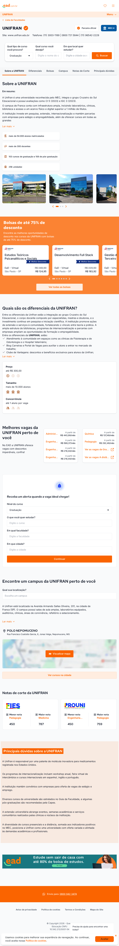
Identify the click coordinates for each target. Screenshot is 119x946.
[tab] (14, 71)
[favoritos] (105, 5)
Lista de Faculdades (15, 20)
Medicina (44, 717)
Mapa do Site (96, 909)
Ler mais (7, 126)
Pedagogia (15, 717)
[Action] (59, 862)
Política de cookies (50, 909)
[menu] (113, 5)
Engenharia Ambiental (74, 718)
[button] (53, 206)
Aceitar (104, 938)
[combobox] (48, 55)
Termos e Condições (75, 909)
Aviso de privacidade (26, 909)
